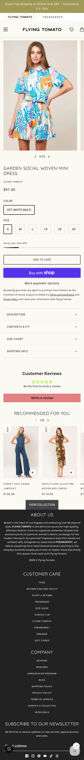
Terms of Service (42, 699)
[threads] (57, 756)
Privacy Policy (42, 693)
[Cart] (82, 29)
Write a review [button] (42, 398)
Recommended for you (42, 413)
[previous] (35, 156)
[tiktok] (51, 756)
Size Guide (42, 608)
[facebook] (27, 756)
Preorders (42, 602)
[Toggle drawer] (5, 29)
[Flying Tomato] (42, 29)
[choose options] (32, 472)
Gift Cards (42, 640)
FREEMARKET (42, 627)
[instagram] (33, 756)
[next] (49, 156)
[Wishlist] (71, 29)
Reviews (42, 660)
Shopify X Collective (42, 706)
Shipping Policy (42, 686)
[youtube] (45, 756)
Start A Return (42, 595)
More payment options (42, 283)
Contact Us (42, 615)
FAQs (42, 582)
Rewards (42, 667)
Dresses (42, 634)
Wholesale (42, 712)
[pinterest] (39, 756)
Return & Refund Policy (42, 589)
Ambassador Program (42, 673)
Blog (42, 680)
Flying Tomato (13, 182)
